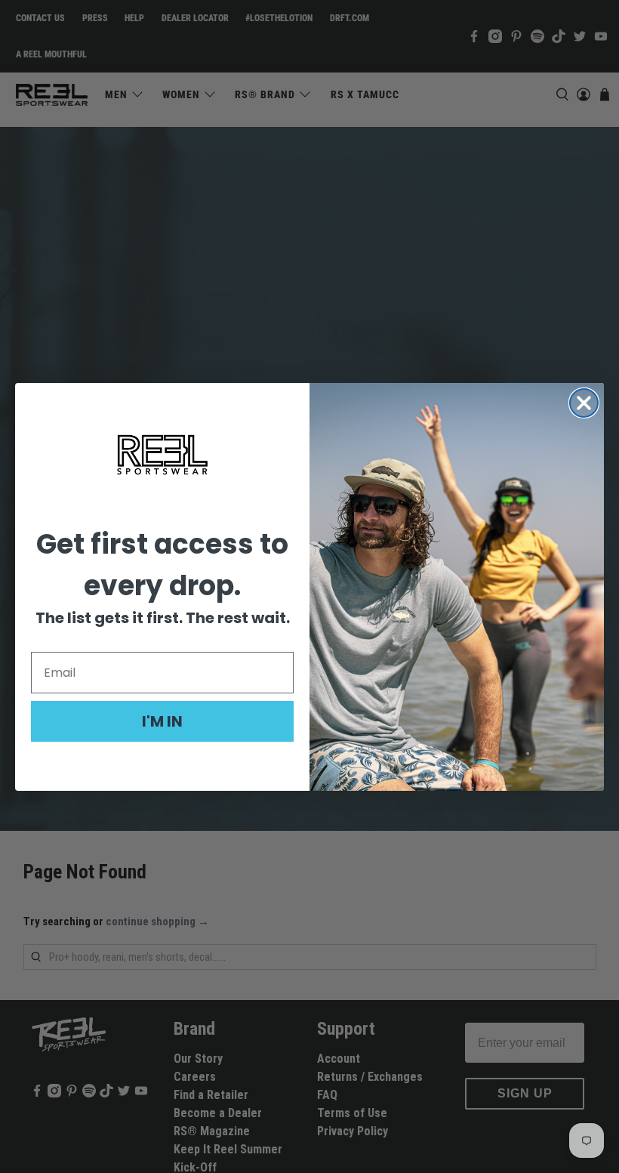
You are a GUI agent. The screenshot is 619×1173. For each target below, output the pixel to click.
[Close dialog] (584, 403)
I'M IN (162, 721)
